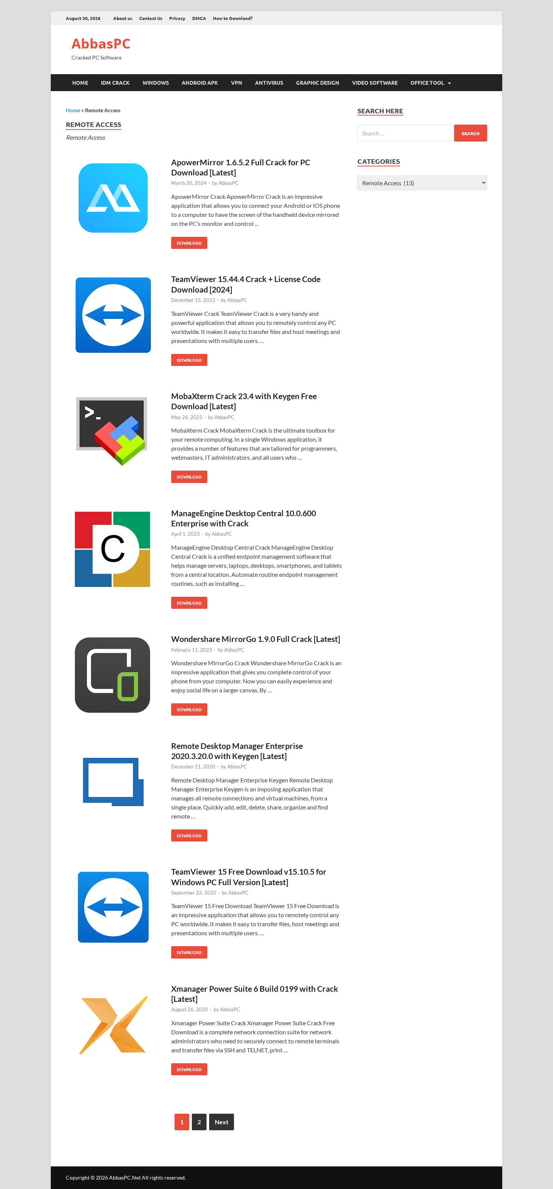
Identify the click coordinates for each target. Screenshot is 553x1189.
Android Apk (200, 82)
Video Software (375, 82)
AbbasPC (101, 43)
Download (186, 241)
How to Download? (232, 18)
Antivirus (269, 82)
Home (80, 82)
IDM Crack (115, 82)
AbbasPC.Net (125, 1177)
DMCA (199, 18)
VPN (236, 82)
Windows (156, 82)
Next (221, 1121)
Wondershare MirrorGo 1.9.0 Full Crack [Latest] (255, 638)
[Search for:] (422, 133)
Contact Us (151, 18)
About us (122, 18)
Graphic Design (317, 82)
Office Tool (427, 82)
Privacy (177, 18)
